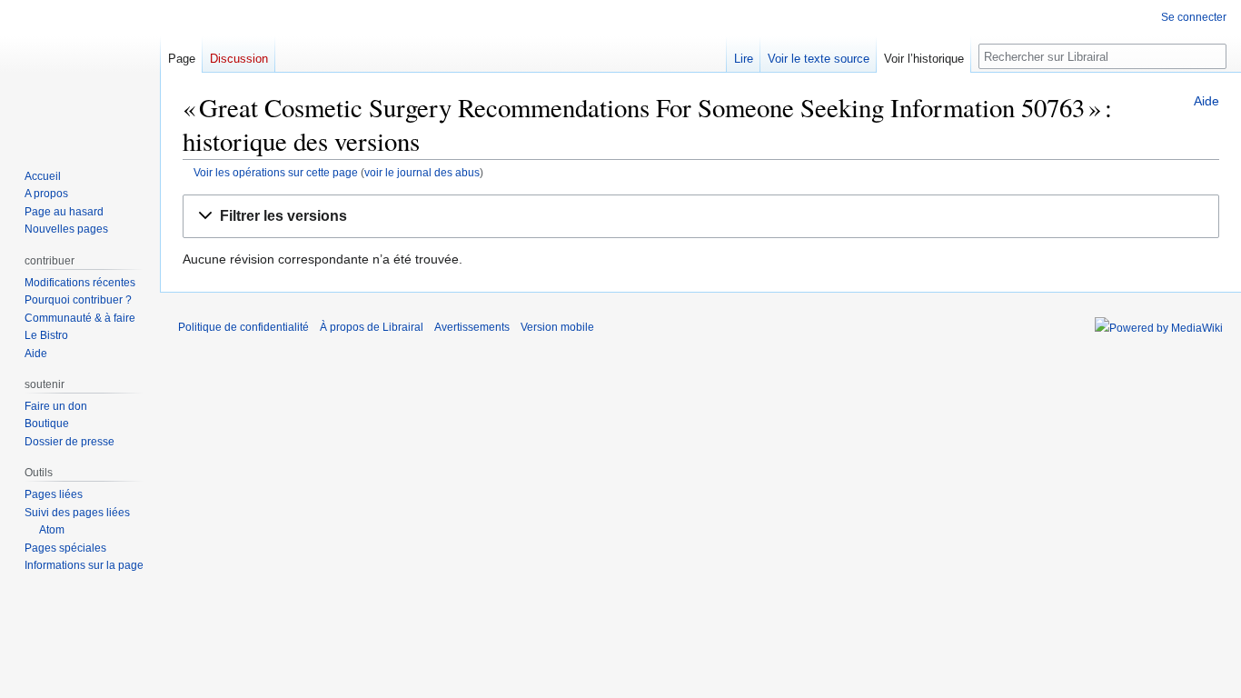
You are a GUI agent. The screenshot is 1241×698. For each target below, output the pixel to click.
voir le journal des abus (422, 172)
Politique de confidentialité (243, 327)
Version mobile (557, 327)
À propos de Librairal (371, 327)
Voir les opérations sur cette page (276, 172)
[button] (701, 216)
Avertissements (472, 327)
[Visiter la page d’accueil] (80, 72)
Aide (1206, 101)
